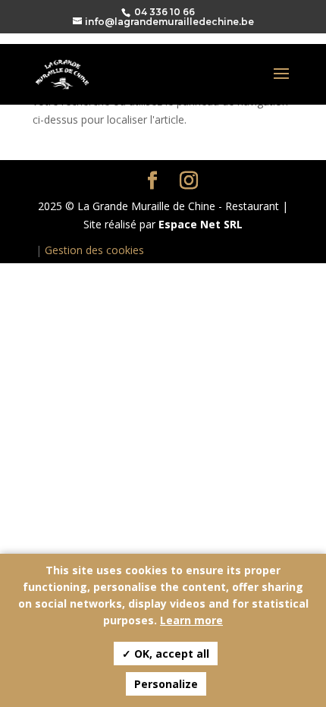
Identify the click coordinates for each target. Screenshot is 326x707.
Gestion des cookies (94, 250)
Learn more (191, 620)
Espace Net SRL (200, 224)
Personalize (166, 684)
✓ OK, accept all (165, 653)
